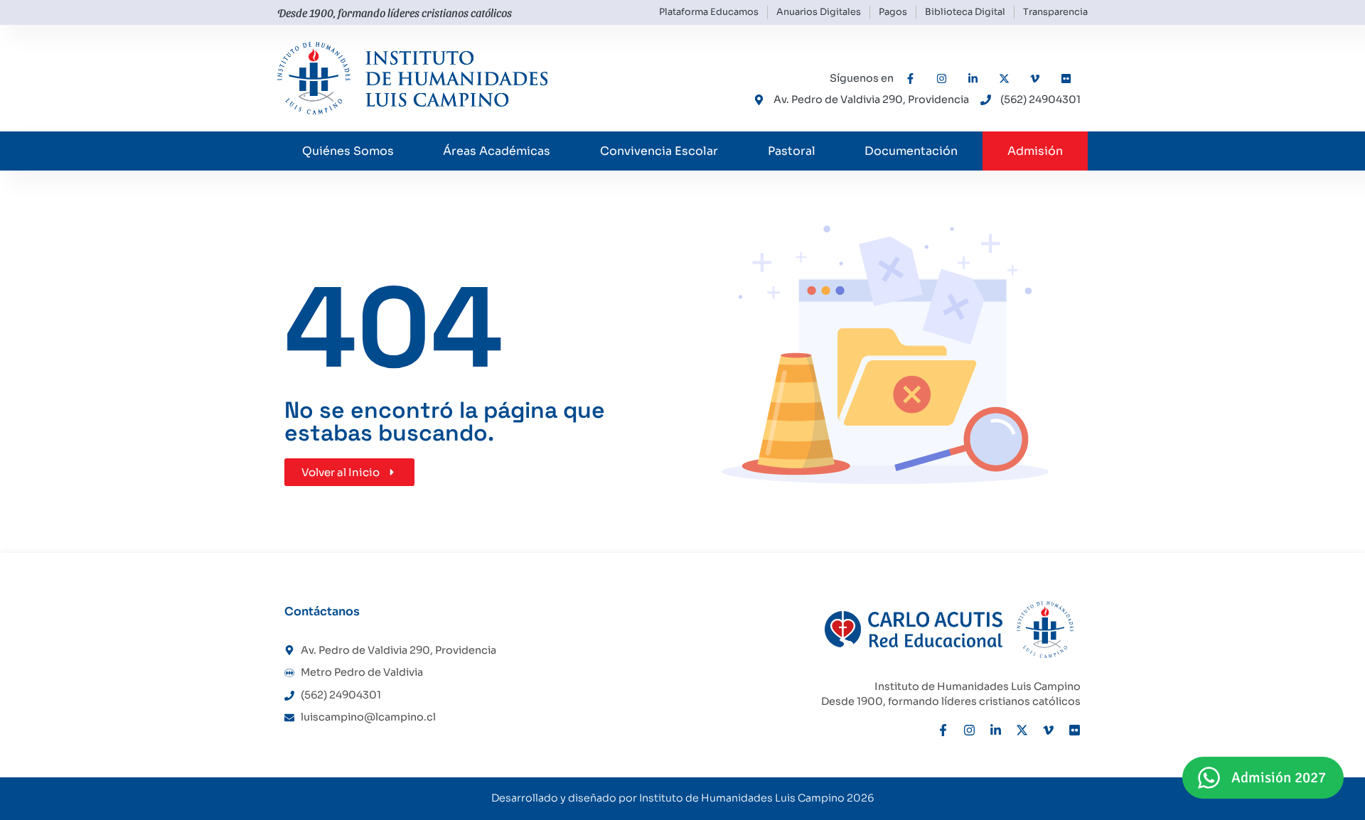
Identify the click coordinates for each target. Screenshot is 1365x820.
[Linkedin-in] (996, 730)
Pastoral (791, 151)
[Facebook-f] (943, 730)
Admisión (1035, 151)
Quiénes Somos (348, 151)
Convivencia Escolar (659, 151)
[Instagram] (969, 730)
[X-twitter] (1022, 730)
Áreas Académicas (496, 151)
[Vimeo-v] (1048, 730)
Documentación (911, 151)
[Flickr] (1075, 730)
